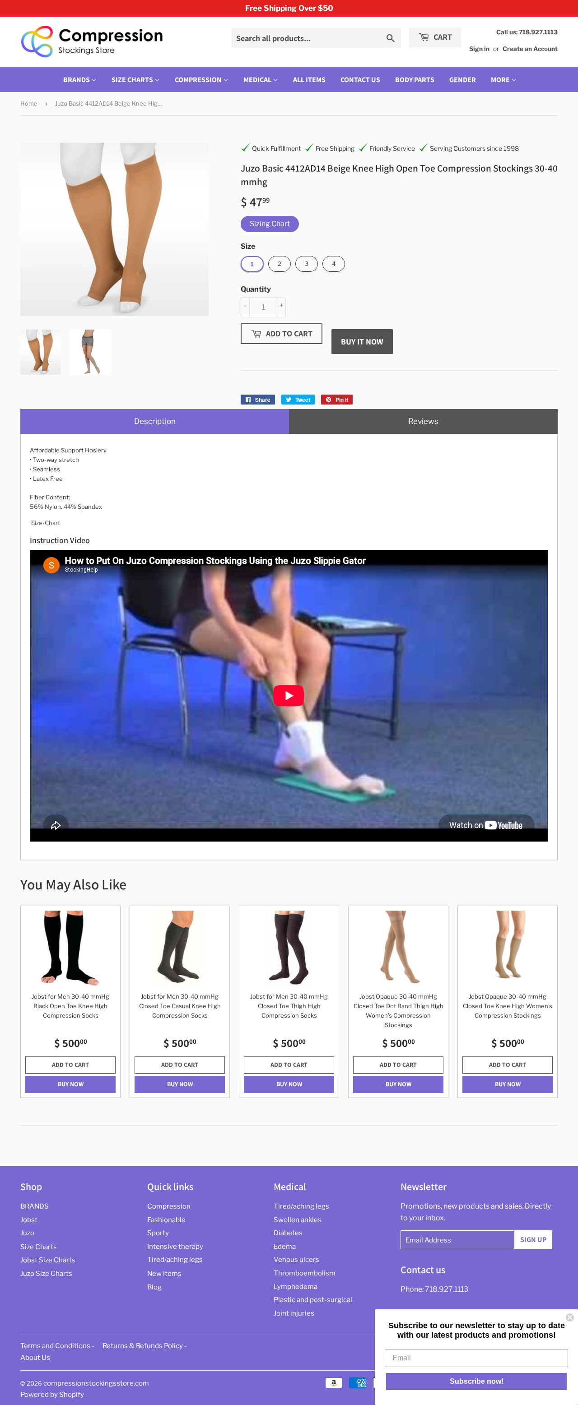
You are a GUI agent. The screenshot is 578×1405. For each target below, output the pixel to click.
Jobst (28, 1220)
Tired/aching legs (175, 1260)
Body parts (414, 79)
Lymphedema (295, 1287)
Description (155, 421)
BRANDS (77, 79)
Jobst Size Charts (47, 1260)
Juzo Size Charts (46, 1274)
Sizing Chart (270, 223)
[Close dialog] (569, 1317)
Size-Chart (45, 522)
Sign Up (533, 1239)
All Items (309, 79)
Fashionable (166, 1220)
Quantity (256, 289)
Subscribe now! (476, 1381)
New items (164, 1274)
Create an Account (530, 48)
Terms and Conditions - (57, 1346)
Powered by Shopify (52, 1395)
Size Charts (133, 79)
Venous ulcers (296, 1260)
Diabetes (288, 1233)
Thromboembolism (305, 1273)
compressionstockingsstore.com (96, 1383)
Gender (462, 79)
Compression (199, 79)
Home (28, 103)
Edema (285, 1246)
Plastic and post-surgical (313, 1300)
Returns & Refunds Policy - (145, 1346)
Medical (258, 79)
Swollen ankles (298, 1220)
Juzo (27, 1233)
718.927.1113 (446, 1289)
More (500, 79)
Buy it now (362, 341)
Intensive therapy (175, 1246)
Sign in (479, 48)
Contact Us (360, 79)
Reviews (423, 421)
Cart (442, 37)
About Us (35, 1358)
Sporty (158, 1233)
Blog (154, 1287)
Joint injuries (294, 1313)
